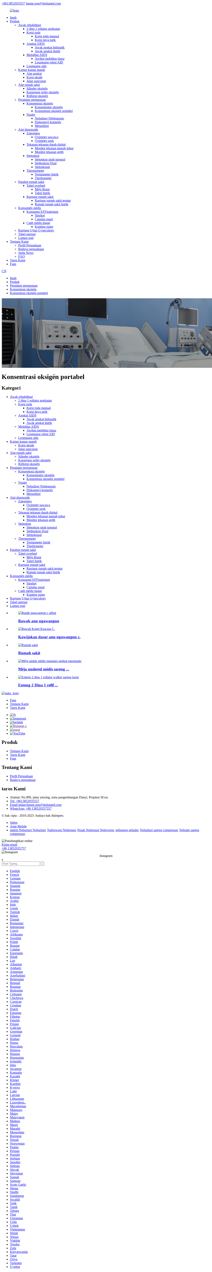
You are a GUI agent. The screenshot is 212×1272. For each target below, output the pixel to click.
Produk (14, 21)
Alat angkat (34, 73)
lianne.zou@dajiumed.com (43, 3)
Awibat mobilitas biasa (49, 58)
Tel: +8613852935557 (24, 801)
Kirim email (9, 844)
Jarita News (26, 253)
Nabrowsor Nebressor (61, 830)
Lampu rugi (26, 238)
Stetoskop (32, 155)
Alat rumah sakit (29, 85)
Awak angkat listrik (47, 51)
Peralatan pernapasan (32, 99)
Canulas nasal (44, 219)
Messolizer (42, 126)
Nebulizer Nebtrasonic (49, 118)
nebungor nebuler (127, 830)
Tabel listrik (42, 193)
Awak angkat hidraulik (50, 47)
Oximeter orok (44, 141)
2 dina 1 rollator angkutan (43, 28)
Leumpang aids (36, 66)
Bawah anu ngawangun (38, 621)
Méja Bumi (42, 189)
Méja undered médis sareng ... (43, 669)
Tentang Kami (19, 241)
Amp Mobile (18, 826)
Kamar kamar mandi (31, 70)
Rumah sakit (29, 653)
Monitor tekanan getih (49, 152)
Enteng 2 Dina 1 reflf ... (38, 685)
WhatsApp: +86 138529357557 (31, 808)
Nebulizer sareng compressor (159, 830)
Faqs (13, 264)
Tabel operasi (27, 234)
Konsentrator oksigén (49, 107)
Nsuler (30, 114)
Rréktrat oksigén (37, 96)
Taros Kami (17, 260)
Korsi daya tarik (45, 40)
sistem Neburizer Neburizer (28, 830)
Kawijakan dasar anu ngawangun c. (49, 637)
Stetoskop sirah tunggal (50, 159)
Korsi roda (33, 32)
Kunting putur (44, 226)
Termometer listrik (47, 174)
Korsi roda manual (47, 36)
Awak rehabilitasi (29, 25)
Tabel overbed (35, 185)
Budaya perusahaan (31, 249)
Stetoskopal (42, 167)
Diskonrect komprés (48, 122)
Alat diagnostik (28, 129)
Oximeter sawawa (46, 137)
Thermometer (35, 170)
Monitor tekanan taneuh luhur (54, 148)
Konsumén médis (29, 208)
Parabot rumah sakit (31, 182)
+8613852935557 (13, 3)
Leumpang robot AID (49, 62)
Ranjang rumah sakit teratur (53, 200)
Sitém (13, 822)
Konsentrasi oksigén (39, 103)
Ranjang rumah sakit (39, 197)
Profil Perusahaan (29, 245)
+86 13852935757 (14, 848)
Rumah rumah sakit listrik (51, 204)
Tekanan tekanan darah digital (46, 144)
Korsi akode (34, 77)
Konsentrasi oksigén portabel (54, 111)
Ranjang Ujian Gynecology (36, 230)
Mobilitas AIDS (36, 55)
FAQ (21, 256)
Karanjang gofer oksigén (42, 92)
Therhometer (43, 178)
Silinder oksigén (37, 88)
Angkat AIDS (35, 43)
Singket (40, 215)
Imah (13, 17)
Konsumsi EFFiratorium (42, 211)
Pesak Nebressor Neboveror (95, 830)
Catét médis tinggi (38, 223)
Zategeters (33, 133)
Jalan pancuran (36, 81)
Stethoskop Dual (46, 163)
